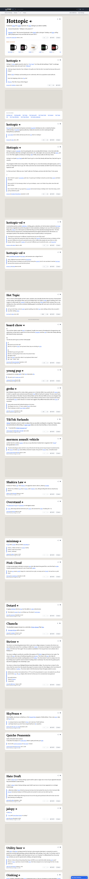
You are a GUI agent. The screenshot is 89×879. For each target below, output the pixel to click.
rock (18, 158)
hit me (14, 630)
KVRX (18, 452)
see (31, 135)
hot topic (9, 128)
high (7, 857)
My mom (10, 630)
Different (28, 66)
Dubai (26, 489)
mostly (13, 544)
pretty (18, 571)
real (16, 780)
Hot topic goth (33, 115)
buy (39, 309)
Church (11, 450)
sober (57, 566)
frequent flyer (32, 717)
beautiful (33, 128)
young (17, 377)
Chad (18, 790)
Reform (23, 485)
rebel (45, 300)
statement (21, 505)
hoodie (23, 242)
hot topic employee (35, 117)
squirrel (38, 261)
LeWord (12, 554)
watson (11, 818)
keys (23, 330)
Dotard (7, 615)
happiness (28, 259)
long (21, 609)
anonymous (13, 615)
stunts (20, 815)
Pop (34, 394)
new (30, 566)
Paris (27, 722)
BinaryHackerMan (15, 362)
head (34, 32)
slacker (8, 649)
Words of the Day (8, 12)
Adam (13, 314)
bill (31, 155)
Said (29, 425)
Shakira (33, 489)
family (54, 443)
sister (30, 509)
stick (40, 346)
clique (13, 230)
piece (25, 740)
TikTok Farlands (9, 431)
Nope (13, 862)
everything (25, 544)
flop (43, 627)
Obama (14, 679)
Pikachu (10, 82)
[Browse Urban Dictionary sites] (9, 9)
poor (56, 717)
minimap (8, 554)
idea (41, 509)
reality (33, 568)
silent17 (14, 245)
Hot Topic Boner (25, 117)
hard (10, 719)
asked (11, 135)
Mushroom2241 (17, 746)
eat (45, 332)
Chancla (7, 633)
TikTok (8, 423)
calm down (37, 612)
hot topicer (50, 115)
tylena (12, 140)
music (55, 392)
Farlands (22, 428)
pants (57, 153)
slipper (37, 627)
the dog (13, 380)
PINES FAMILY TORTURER (18, 431)
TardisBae (13, 633)
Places (24, 12)
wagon (21, 443)
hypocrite (53, 242)
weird (25, 425)
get (9, 135)
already (9, 792)
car (11, 812)
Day (18, 450)
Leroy (9, 509)
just (13, 377)
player (23, 548)
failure (35, 658)
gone (36, 656)
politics (18, 669)
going (16, 612)
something (12, 256)
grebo (7, 411)
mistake (47, 485)
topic (16, 505)
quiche (15, 744)
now (21, 408)
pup (20, 377)
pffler (13, 800)
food (13, 357)
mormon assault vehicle (11, 452)
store (13, 26)
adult (20, 374)
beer (11, 851)
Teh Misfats (13, 85)
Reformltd (14, 493)
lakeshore (14, 866)
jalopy (7, 818)
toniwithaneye (15, 576)
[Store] (80, 9)
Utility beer (8, 866)
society (22, 302)
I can (9, 815)
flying (33, 627)
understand (11, 505)
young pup (8, 380)
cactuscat (12, 411)
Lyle (52, 860)
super (19, 26)
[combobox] (46, 9)
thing (41, 302)
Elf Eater (13, 511)
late (26, 374)
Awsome (10, 32)
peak (42, 740)
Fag (24, 78)
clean (18, 346)
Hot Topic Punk (42, 115)
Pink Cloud (8, 576)
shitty (8, 812)
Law (17, 485)
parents (28, 189)
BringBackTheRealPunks (16, 194)
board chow (8, 362)
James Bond (16, 815)
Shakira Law (8, 493)
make (32, 609)
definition (24, 226)
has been (17, 256)
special (38, 238)
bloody (24, 408)
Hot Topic (31, 64)
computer (37, 332)
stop (30, 26)
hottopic (8, 85)
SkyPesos (8, 726)
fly (35, 724)
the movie (26, 744)
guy (13, 571)
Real (20, 158)
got (19, 674)
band (28, 406)
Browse (15, 12)
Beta (40, 654)
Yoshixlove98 (13, 37)
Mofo (13, 74)
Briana (14, 266)
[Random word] (77, 9)
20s (33, 374)
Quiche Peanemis (9, 746)
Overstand (8, 511)
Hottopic (8, 37)
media (22, 740)
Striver (7, 684)
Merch (59, 37)
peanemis (19, 744)
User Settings (81, 12)
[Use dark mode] (83, 9)
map (8, 544)
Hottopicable (17, 115)
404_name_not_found (16, 726)
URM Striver (13, 684)
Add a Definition (73, 12)
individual (13, 609)
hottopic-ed (9, 115)
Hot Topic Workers (14, 117)
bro (26, 428)
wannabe (18, 151)
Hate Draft (8, 800)
